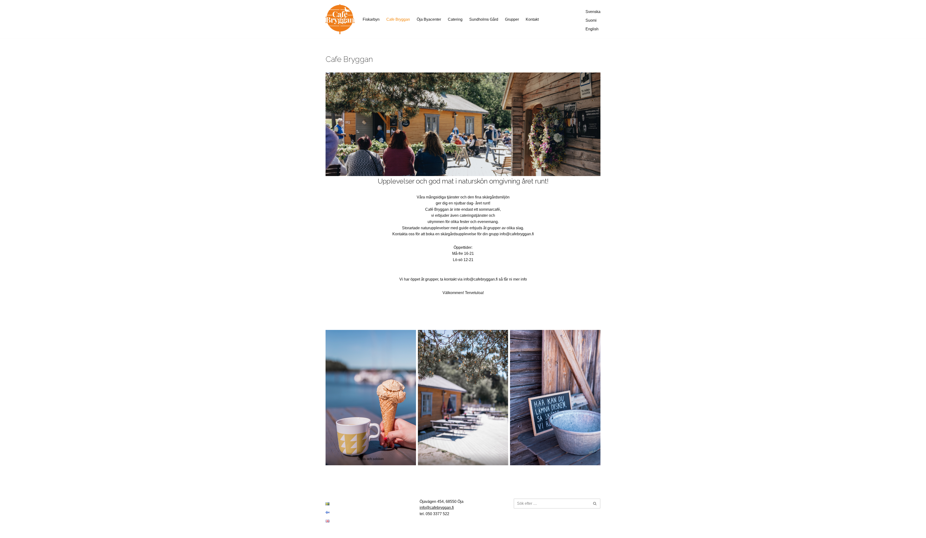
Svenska (593, 12)
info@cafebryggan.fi (437, 507)
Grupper (512, 19)
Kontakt (532, 19)
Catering (455, 19)
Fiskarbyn (371, 19)
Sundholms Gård (483, 19)
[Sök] (595, 504)
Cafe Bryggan (398, 19)
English (592, 29)
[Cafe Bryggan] (340, 19)
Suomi (591, 20)
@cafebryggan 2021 (21, 532)
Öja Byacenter (429, 19)
